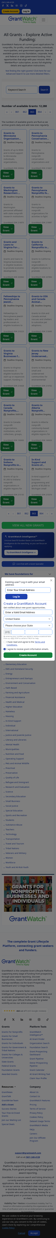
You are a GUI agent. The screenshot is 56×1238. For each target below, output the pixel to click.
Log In (16, 596)
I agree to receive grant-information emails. (28, 649)
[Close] (51, 580)
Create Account (28, 655)
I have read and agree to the (26, 643)
